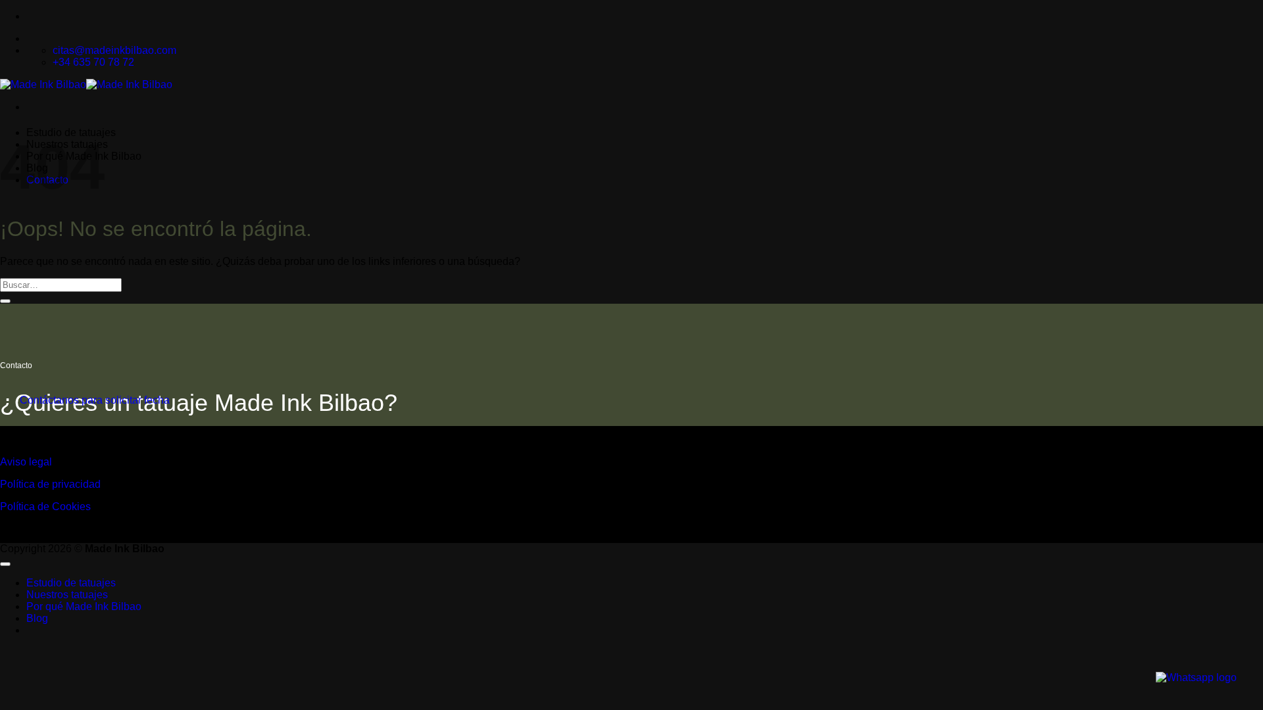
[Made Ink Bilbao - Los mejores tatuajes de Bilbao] (86, 84)
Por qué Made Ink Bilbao (83, 606)
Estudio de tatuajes (71, 582)
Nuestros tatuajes (67, 594)
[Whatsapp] (1196, 677)
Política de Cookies (45, 506)
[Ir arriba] (5, 564)
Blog (37, 618)
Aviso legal (26, 461)
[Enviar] (5, 301)
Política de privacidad (50, 484)
